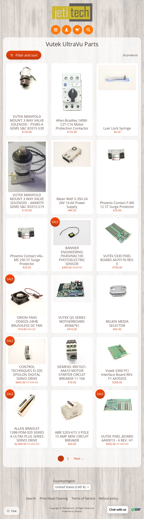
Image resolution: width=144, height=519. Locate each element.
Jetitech (70, 508)
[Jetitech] (72, 12)
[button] (23, 55)
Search (31, 498)
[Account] (66, 29)
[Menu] (55, 29)
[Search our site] (88, 29)
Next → (79, 458)
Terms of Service (83, 498)
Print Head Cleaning (54, 498)
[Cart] (77, 29)
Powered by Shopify (72, 511)
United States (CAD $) (70, 487)
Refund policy (108, 498)
